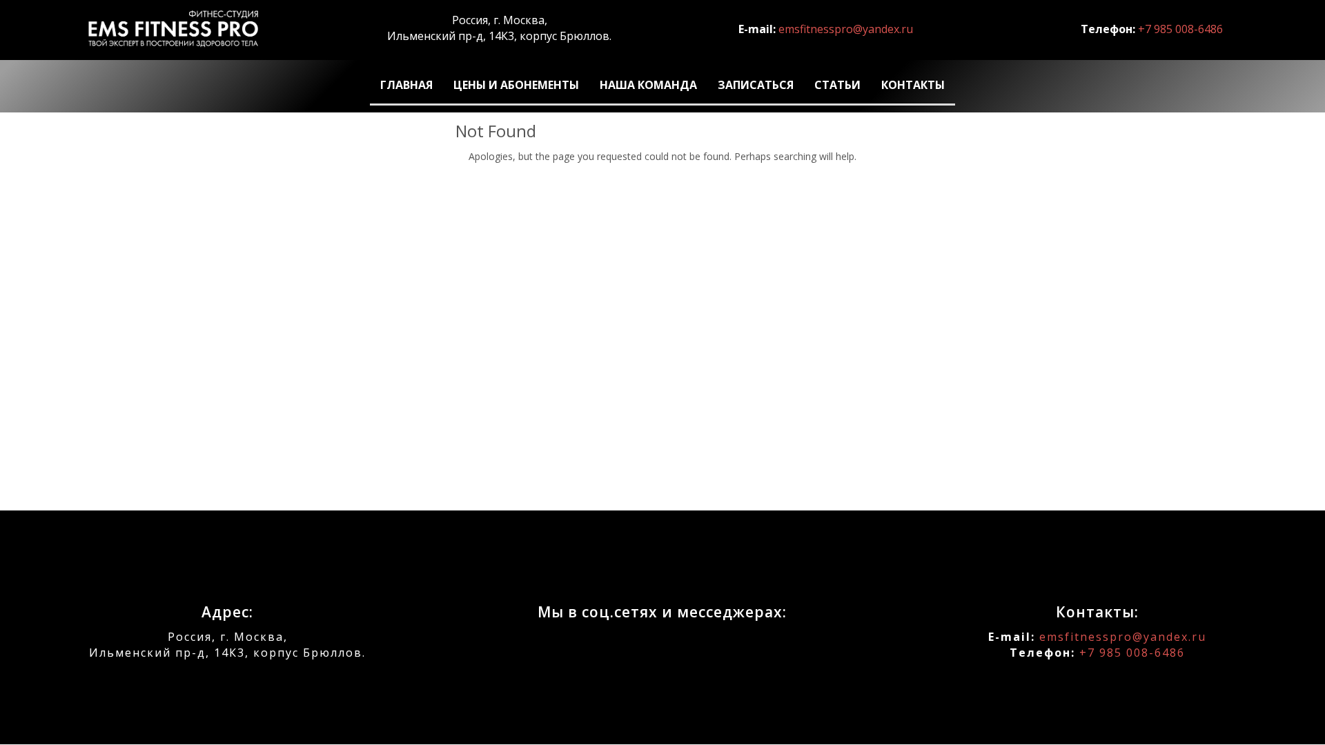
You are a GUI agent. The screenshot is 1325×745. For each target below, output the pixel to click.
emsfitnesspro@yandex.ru (845, 29)
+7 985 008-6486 (1180, 29)
